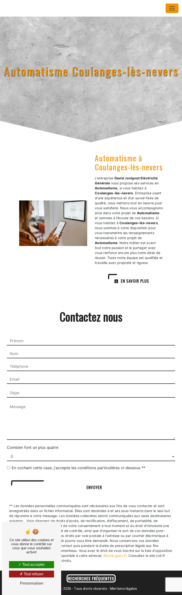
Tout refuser (33, 574)
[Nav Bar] (172, 8)
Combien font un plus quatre (32, 447)
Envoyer (94, 487)
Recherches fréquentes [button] (91, 578)
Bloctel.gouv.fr (115, 556)
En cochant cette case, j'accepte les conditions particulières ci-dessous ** (78, 467)
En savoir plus (134, 281)
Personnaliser (31, 583)
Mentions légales (123, 588)
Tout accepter (33, 565)
